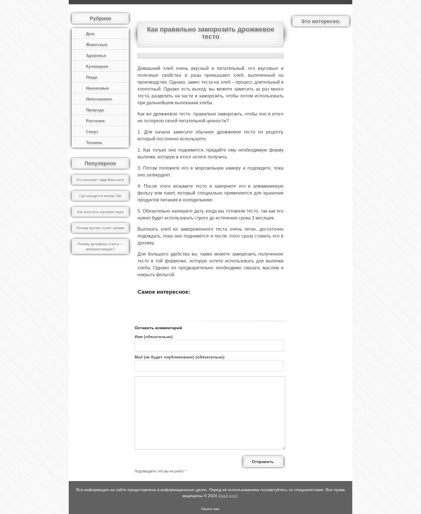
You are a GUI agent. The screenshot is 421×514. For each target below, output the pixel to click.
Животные (96, 44)
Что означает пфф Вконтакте (100, 180)
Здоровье (96, 55)
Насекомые (97, 88)
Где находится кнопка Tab (100, 196)
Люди (91, 77)
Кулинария (97, 66)
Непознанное (99, 99)
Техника (94, 142)
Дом (90, 33)
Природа (95, 109)
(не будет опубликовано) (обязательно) (180, 357)
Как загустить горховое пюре (100, 212)
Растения (95, 120)
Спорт (92, 131)
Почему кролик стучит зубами (100, 228)
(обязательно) (154, 336)
